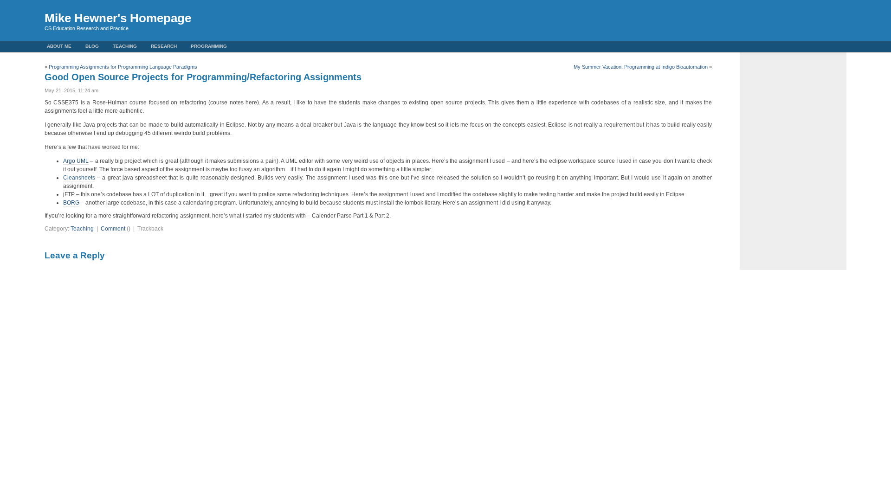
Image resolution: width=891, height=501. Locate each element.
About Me (59, 46)
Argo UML (76, 161)
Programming (209, 46)
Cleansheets (79, 177)
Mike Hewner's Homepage (118, 18)
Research (164, 46)
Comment (113, 228)
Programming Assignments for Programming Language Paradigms (123, 67)
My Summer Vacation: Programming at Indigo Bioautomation (641, 67)
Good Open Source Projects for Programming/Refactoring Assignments (203, 77)
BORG (71, 202)
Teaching (125, 46)
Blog (92, 46)
